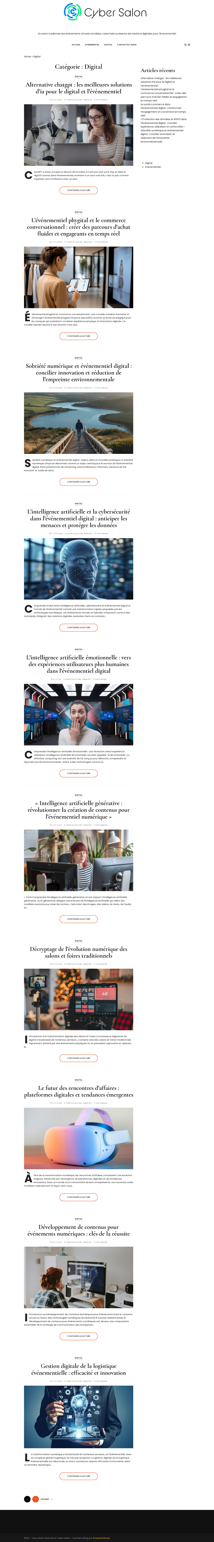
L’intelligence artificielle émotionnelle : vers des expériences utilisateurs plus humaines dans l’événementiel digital (78, 664)
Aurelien (103, 100)
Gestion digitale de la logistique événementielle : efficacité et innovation (78, 1369)
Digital (108, 44)
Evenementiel (92, 44)
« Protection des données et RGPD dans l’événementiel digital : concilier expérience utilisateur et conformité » (164, 123)
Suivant (45, 1499)
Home (27, 56)
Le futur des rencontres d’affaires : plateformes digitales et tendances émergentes (78, 1091)
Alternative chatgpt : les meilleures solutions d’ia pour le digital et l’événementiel (78, 88)
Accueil (76, 44)
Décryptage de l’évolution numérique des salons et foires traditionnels (78, 952)
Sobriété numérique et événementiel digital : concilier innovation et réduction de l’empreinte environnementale (79, 372)
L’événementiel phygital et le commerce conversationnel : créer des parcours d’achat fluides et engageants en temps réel (78, 226)
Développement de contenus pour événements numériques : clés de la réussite (79, 1230)
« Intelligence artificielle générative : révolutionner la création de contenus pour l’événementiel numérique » (79, 809)
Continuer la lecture (78, 190)
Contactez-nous (127, 44)
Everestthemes (101, 1538)
